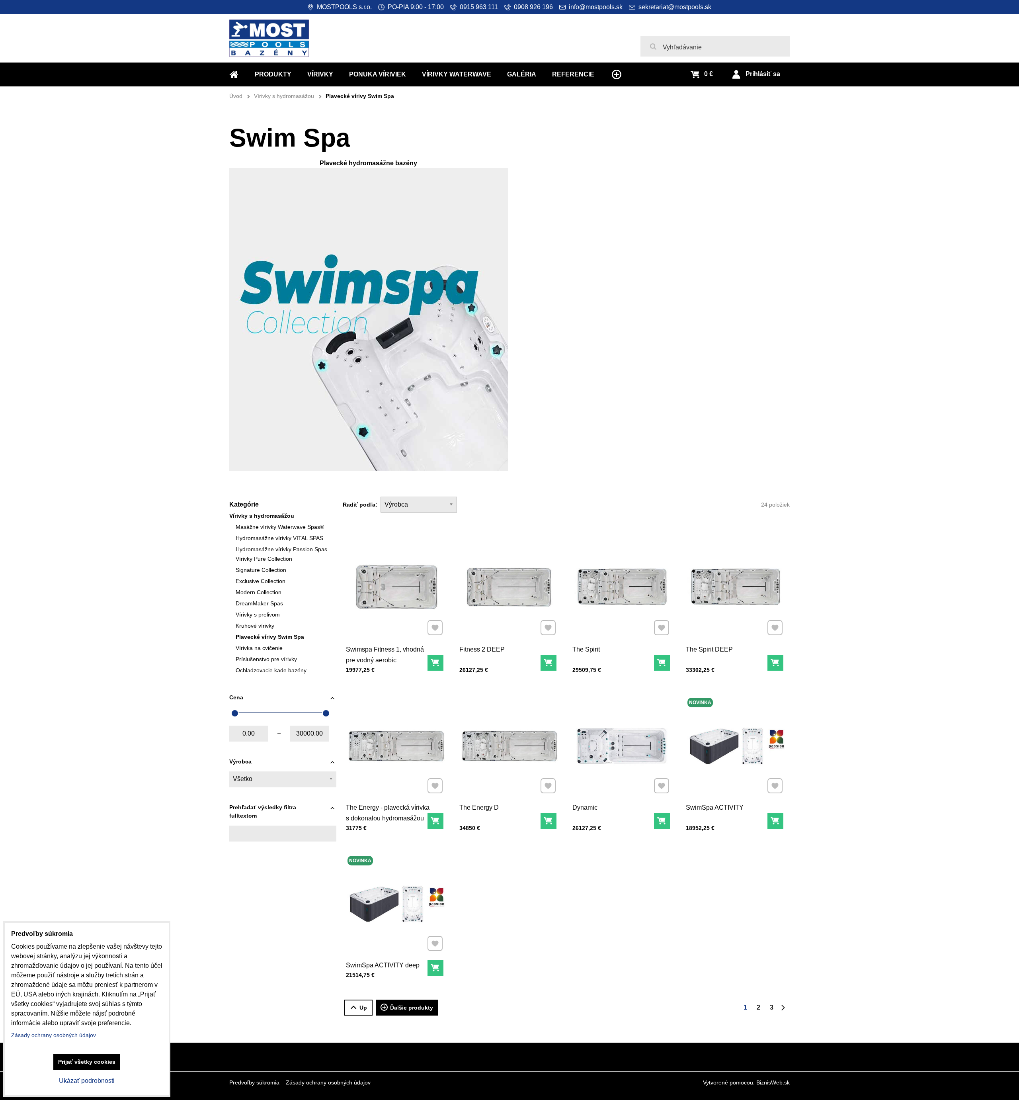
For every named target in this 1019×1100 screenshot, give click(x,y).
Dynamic (584, 807)
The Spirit (586, 649)
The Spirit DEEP (709, 649)
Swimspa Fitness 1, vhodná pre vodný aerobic (385, 655)
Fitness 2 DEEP (482, 649)
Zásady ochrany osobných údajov (328, 1082)
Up (363, 1007)
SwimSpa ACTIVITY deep (383, 965)
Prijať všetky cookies (86, 1062)
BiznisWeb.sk (773, 1082)
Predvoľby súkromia (254, 1082)
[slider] (235, 713)
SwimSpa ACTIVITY (715, 807)
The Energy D (479, 807)
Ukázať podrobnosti (87, 1080)
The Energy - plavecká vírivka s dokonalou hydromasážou (387, 813)
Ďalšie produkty (411, 1007)
